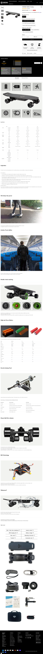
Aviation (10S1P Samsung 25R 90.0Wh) (29, 25)
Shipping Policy (20, 636)
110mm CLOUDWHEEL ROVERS (28, 32)
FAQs (31, 1)
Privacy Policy (12, 637)
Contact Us (11, 636)
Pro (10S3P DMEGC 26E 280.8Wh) (28, 20)
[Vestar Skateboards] (4, 2)
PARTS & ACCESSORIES (22, 1)
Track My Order (20, 641)
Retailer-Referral (12, 645)
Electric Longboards (4, 638)
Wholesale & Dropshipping (20, 640)
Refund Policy (12, 644)
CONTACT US (11, 3)
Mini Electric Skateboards (4, 636)
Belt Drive (24, 16)
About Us (11, 634)
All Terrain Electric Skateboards (4, 640)
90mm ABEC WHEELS (26, 29)
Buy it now (32, 39)
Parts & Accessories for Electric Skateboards (4, 645)
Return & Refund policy (20, 638)
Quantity (23, 34)
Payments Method (12, 641)
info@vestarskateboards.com (29, 635)
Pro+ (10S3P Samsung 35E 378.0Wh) (29, 23)
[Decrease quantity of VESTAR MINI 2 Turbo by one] (23, 37)
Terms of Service (12, 638)
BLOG (28, 1)
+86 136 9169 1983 (28, 634)
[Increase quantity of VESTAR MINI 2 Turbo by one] (26, 37)
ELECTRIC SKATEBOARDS (13, 1)
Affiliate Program (12, 640)
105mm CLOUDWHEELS (35, 29)
